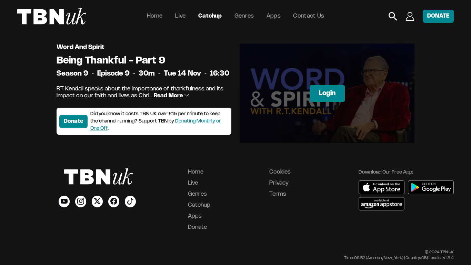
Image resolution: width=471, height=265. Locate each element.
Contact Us (308, 16)
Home (155, 16)
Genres (244, 16)
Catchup (210, 16)
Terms (277, 194)
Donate (73, 121)
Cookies (280, 172)
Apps (274, 16)
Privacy (279, 183)
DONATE (438, 16)
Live (180, 16)
